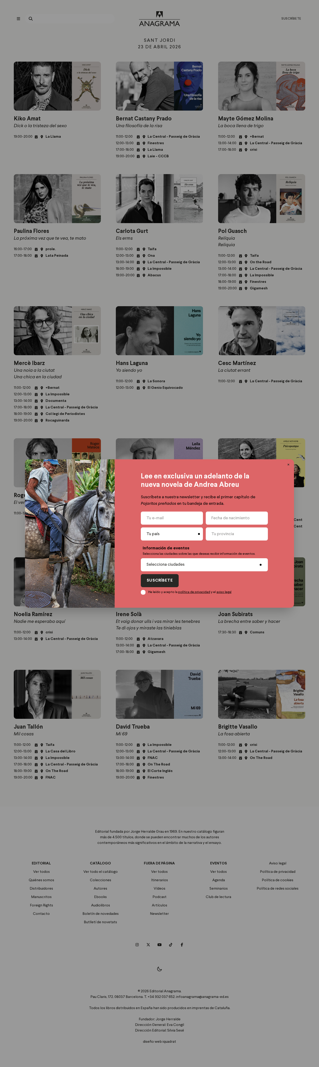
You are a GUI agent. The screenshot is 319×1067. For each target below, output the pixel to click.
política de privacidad (194, 592)
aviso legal (223, 592)
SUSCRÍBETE (160, 581)
